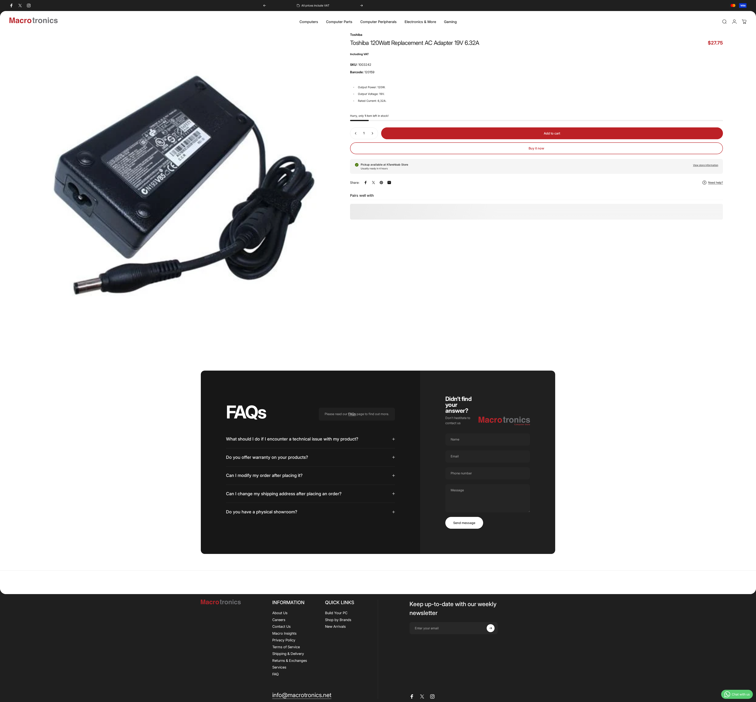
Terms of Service (286, 647)
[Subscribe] (491, 628)
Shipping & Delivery (288, 654)
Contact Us (281, 626)
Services (279, 667)
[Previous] (264, 5)
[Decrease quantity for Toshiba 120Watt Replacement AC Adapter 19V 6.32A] (354, 133)
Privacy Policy (283, 640)
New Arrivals (335, 626)
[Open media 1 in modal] (185, 185)
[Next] (361, 5)
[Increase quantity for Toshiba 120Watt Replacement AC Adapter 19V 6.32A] (373, 133)
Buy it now (536, 148)
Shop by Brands (338, 620)
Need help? (715, 182)
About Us (279, 613)
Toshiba (356, 35)
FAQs (352, 414)
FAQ (275, 674)
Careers (278, 620)
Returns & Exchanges (289, 660)
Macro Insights (284, 633)
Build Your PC (336, 613)
